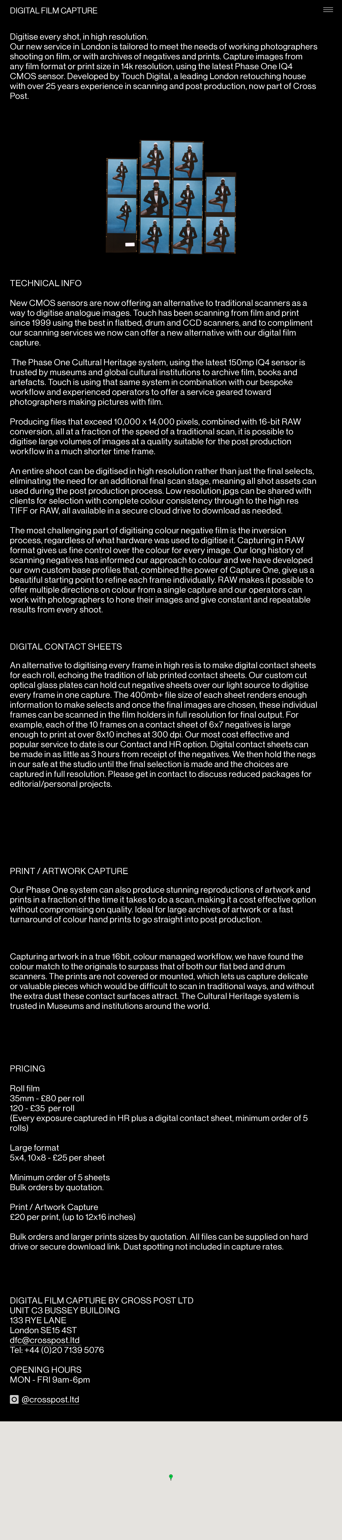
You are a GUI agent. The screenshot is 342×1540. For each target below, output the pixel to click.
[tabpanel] (171, 196)
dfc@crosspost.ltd (45, 1340)
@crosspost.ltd (50, 1399)
